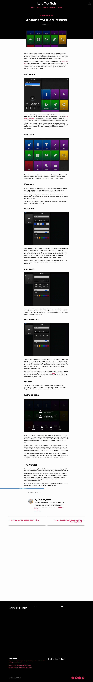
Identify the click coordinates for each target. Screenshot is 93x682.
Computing (52, 7)
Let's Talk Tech (17, 678)
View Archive (38, 511)
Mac (36, 492)
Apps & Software (45, 15)
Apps (32, 7)
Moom (53, 373)
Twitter (60, 507)
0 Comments (47, 24)
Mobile (44, 7)
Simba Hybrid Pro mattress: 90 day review (20, 667)
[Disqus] (46, 548)
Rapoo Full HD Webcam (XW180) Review (20, 665)
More (59, 7)
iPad (33, 492)
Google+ (36, 508)
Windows (39, 492)
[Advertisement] (46, 618)
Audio (38, 7)
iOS (52, 15)
